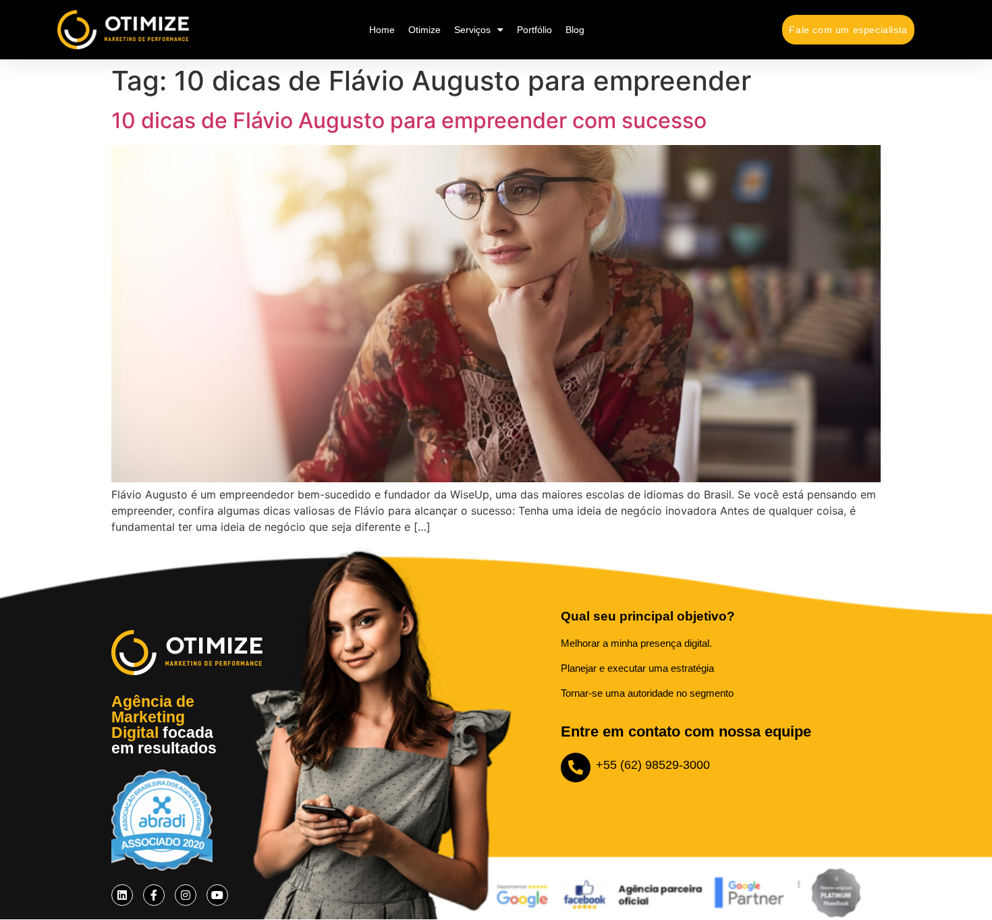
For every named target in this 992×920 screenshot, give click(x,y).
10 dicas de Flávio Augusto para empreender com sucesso (409, 120)
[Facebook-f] (154, 895)
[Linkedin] (122, 895)
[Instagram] (185, 895)
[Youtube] (217, 895)
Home (382, 29)
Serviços (472, 29)
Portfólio (534, 29)
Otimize (424, 29)
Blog (575, 29)
